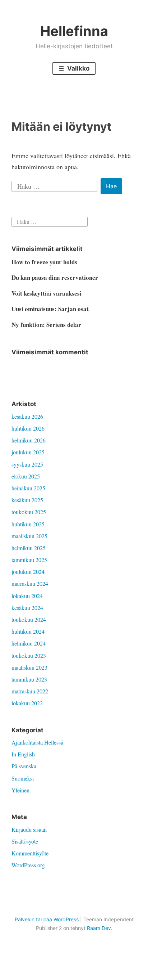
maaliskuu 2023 (29, 667)
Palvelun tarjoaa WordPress (47, 919)
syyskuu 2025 (27, 464)
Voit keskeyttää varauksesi (46, 293)
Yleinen (20, 790)
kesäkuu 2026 (27, 416)
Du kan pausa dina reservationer (54, 277)
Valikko (77, 68)
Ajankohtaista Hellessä (37, 742)
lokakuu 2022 (27, 703)
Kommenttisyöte (29, 853)
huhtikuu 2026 (28, 428)
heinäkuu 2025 (28, 488)
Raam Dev (99, 928)
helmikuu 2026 (28, 440)
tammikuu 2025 (29, 559)
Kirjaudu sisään (29, 829)
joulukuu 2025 (28, 452)
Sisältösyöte (24, 841)
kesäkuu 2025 (27, 500)
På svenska (23, 766)
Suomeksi (22, 778)
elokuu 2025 (25, 476)
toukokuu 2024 (28, 619)
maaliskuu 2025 (29, 536)
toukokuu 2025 (28, 512)
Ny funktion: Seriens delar (46, 324)
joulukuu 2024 (28, 571)
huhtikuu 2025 (28, 524)
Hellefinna (74, 31)
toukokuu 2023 (28, 655)
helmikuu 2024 (28, 643)
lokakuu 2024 (27, 595)
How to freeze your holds (44, 261)
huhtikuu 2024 (28, 631)
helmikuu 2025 (28, 548)
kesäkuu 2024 (27, 607)
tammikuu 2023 (29, 679)
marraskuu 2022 (29, 691)
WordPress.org (28, 865)
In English (23, 754)
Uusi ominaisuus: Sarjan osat (50, 308)
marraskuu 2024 (29, 583)
